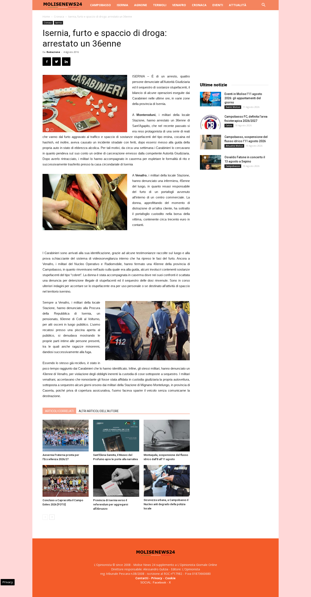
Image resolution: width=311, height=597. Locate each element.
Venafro (179, 5)
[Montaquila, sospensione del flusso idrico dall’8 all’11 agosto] (167, 435)
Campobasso (100, 5)
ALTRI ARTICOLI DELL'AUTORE (99, 411)
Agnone (140, 5)
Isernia (122, 5)
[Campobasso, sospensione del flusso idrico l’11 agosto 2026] (210, 142)
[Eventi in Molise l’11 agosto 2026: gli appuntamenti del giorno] (210, 99)
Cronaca (199, 5)
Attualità (237, 5)
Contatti (141, 578)
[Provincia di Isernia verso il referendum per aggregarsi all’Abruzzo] (116, 481)
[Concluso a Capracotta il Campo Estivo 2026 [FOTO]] (66, 481)
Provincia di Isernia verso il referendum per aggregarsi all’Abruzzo (110, 504)
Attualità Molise (234, 145)
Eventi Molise (233, 107)
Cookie (170, 578)
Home (46, 16)
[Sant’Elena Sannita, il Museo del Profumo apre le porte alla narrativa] (116, 435)
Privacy (156, 578)
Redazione (53, 52)
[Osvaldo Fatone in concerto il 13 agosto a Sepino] (210, 162)
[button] (263, 5)
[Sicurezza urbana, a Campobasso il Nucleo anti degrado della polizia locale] (167, 481)
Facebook (159, 582)
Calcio (229, 125)
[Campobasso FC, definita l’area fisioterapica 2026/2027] (210, 121)
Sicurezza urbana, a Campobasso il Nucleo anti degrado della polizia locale (166, 504)
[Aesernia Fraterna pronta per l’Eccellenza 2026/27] (66, 435)
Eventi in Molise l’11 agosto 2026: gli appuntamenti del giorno (243, 98)
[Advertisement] (116, 239)
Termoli (159, 5)
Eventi (217, 5)
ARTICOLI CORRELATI (59, 411)
